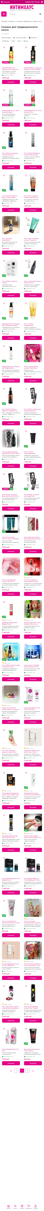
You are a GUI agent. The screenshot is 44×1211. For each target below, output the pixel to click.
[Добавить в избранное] (4, 47)
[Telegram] (42, 2)
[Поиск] (40, 14)
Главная (4, 21)
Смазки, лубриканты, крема (27, 21)
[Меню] (4, 14)
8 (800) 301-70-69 (32, 2)
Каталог (12, 21)
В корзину (11, 82)
